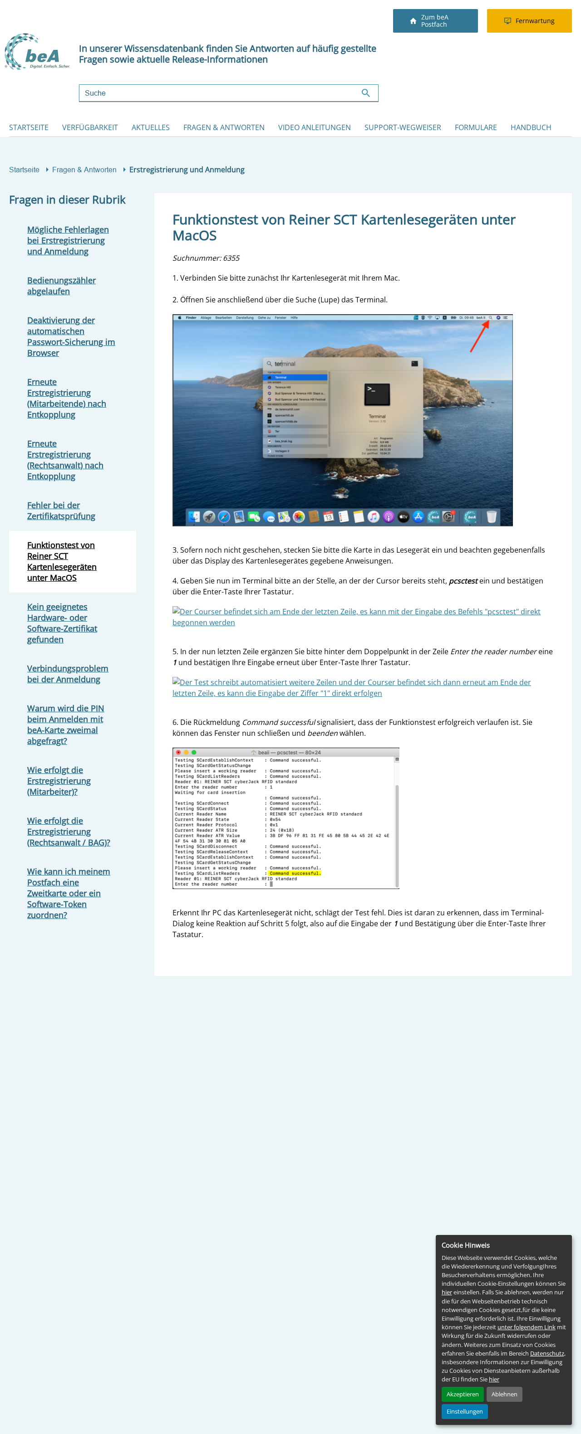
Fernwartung (535, 20)
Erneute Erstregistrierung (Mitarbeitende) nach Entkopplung (66, 398)
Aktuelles (151, 127)
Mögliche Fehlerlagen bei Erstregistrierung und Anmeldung (68, 240)
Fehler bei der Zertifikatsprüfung (61, 510)
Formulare (476, 127)
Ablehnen (504, 1394)
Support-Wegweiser (402, 127)
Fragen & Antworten (224, 127)
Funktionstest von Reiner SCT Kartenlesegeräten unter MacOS (62, 561)
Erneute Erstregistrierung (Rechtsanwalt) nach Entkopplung (65, 459)
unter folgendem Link (526, 1327)
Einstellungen (465, 1411)
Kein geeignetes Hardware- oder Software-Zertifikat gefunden (62, 623)
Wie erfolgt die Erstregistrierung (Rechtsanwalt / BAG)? (68, 831)
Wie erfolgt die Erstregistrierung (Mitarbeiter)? (59, 780)
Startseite (29, 127)
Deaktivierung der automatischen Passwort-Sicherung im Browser (71, 336)
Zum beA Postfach (434, 21)
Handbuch (531, 127)
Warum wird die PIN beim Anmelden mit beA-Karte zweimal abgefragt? (65, 724)
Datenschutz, (548, 1353)
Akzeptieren (463, 1394)
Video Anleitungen (314, 127)
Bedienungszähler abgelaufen (61, 286)
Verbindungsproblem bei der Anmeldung (67, 674)
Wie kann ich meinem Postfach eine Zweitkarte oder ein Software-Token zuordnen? (68, 893)
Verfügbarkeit (90, 127)
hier (447, 1292)
